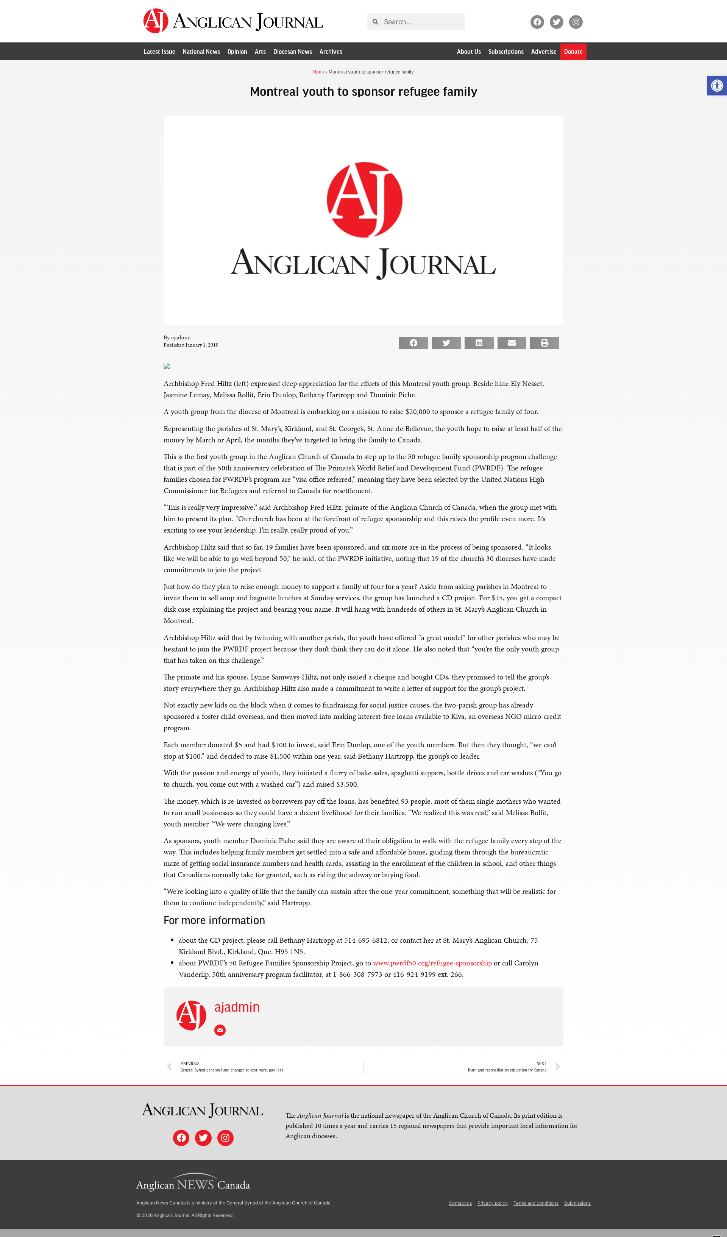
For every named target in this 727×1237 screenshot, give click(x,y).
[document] (363, 618)
